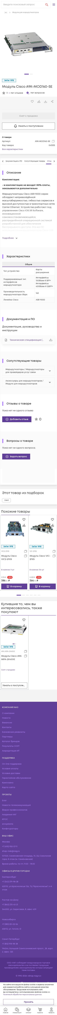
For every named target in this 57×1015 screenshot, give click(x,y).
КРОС (5, 819)
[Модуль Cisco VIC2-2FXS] (14, 529)
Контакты (6, 727)
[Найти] (46, 4)
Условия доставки (11, 773)
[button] (28, 44)
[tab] (13, 161)
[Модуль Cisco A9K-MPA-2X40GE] (14, 629)
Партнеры (7, 736)
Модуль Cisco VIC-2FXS (40, 557)
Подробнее (8, 238)
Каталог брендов (11, 741)
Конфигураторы (10, 828)
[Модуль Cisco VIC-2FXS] (43, 529)
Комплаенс (8, 782)
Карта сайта (8, 787)
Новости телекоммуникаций (16, 805)
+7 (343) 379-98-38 (10, 881)
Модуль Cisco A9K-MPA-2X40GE (11, 658)
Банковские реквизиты (13, 732)
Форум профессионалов (14, 810)
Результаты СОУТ (11, 746)
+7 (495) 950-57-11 (9, 846)
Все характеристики (12, 149)
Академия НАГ (9, 814)
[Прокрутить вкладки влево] (3, 161)
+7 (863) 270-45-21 (10, 904)
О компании (8, 713)
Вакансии (7, 722)
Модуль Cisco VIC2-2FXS (9, 557)
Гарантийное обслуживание (16, 778)
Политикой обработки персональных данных (22, 994)
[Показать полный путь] (5, 12)
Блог (4, 800)
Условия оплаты (10, 768)
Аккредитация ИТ (11, 751)
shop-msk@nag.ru (11, 851)
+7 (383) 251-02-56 (10, 924)
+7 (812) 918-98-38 (10, 944)
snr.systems (7, 824)
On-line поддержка (11, 764)
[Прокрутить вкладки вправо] (54, 161)
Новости (6, 718)
